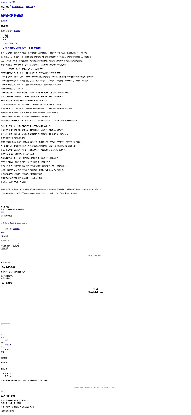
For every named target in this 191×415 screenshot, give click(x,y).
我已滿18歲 (5, 411)
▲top (2, 232)
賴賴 (2, 212)
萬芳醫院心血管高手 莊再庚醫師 (23, 48)
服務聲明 (114, 387)
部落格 (7, 37)
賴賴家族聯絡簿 (12, 15)
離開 (11, 411)
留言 (16, 223)
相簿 (6, 35)
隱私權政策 (106, 387)
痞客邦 (12, 223)
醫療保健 (17, 31)
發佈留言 (4, 248)
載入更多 (4, 236)
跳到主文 (4, 21)
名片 (6, 39)
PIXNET (80, 387)
